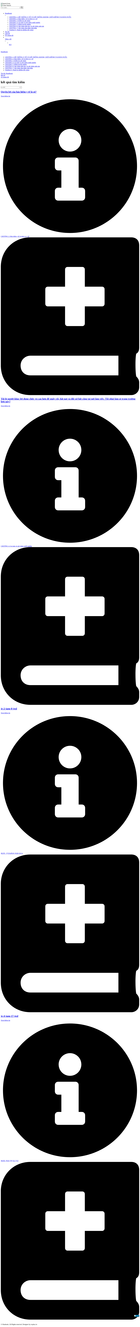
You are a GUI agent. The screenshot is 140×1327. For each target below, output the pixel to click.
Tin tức (7, 32)
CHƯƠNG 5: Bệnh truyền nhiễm (20, 24)
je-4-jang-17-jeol (9, 1016)
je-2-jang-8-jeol (9, 708)
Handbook (8, 13)
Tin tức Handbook (7, 73)
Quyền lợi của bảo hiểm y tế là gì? (18, 91)
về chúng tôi (5, 77)
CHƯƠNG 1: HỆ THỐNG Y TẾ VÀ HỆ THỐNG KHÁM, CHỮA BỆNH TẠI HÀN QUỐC (40, 17)
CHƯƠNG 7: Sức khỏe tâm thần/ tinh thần (23, 28)
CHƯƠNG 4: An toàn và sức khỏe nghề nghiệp (24, 22)
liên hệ (3, 75)
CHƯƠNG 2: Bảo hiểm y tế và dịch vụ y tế (23, 19)
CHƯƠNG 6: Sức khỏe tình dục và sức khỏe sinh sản (26, 26)
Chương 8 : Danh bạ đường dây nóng (21, 30)
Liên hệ (7, 33)
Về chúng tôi (9, 35)
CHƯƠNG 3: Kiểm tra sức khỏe (19, 21)
